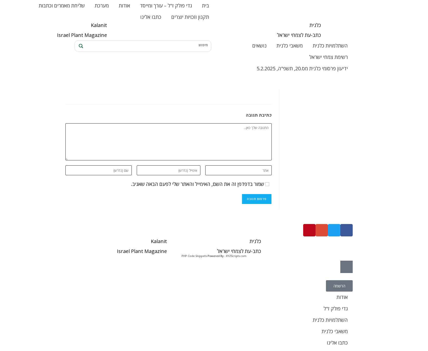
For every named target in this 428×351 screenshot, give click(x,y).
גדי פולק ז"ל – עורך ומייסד (166, 5)
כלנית (315, 25)
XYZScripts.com (236, 256)
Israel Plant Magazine (82, 35)
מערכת (102, 5)
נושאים (259, 45)
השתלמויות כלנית (330, 45)
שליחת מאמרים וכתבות (62, 5)
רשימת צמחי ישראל (328, 57)
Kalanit (99, 25)
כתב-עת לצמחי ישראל (299, 35)
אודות (124, 5)
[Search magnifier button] (80, 46)
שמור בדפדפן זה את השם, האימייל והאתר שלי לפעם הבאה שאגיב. (197, 184)
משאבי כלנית (289, 45)
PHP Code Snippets (194, 256)
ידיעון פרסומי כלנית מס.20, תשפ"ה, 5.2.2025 (302, 68)
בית (205, 5)
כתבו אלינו (150, 17)
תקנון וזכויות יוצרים (190, 17)
